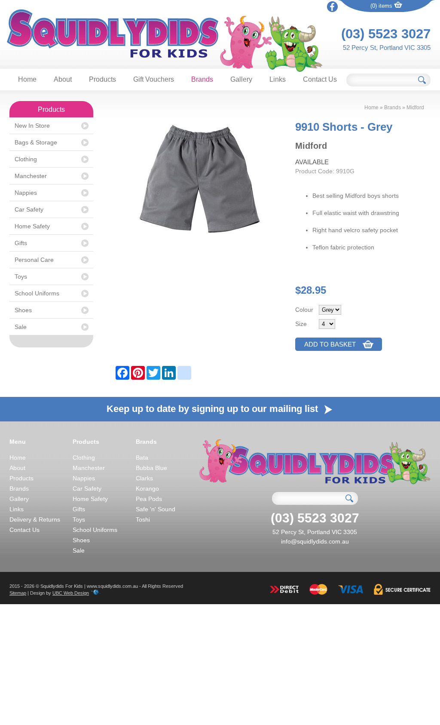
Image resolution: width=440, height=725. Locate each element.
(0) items (382, 6)
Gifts (21, 243)
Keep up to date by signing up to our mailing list (214, 408)
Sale (21, 326)
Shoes (23, 310)
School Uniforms (37, 293)
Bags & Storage (36, 142)
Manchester (31, 175)
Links (277, 79)
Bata (142, 457)
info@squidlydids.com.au (315, 541)
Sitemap (17, 593)
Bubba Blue (151, 467)
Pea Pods (149, 498)
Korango (147, 488)
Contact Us (320, 79)
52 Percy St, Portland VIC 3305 (387, 47)
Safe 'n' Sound (155, 509)
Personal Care (34, 259)
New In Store (32, 125)
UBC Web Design (70, 593)
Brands (202, 79)
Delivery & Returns (34, 519)
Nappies (26, 192)
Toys (21, 276)
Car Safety (29, 209)
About (63, 79)
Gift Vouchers (153, 79)
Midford (415, 107)
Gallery (241, 79)
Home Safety (32, 226)
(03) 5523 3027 (386, 33)
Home (27, 79)
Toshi (143, 519)
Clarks (144, 478)
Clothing (26, 159)
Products (102, 79)
